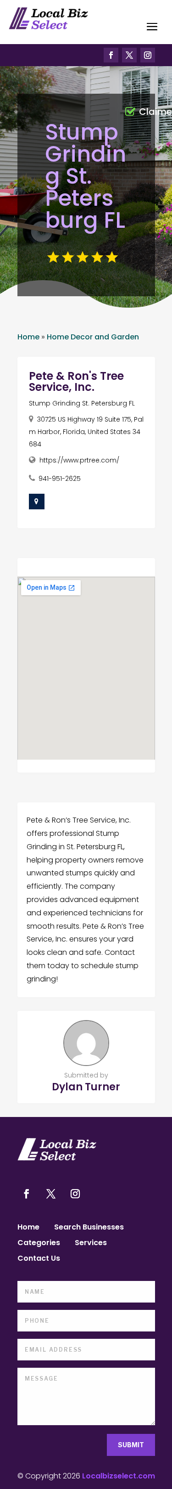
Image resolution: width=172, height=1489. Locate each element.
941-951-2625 (60, 478)
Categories (38, 1244)
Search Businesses (89, 1228)
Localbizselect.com (118, 1476)
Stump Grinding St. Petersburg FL (82, 403)
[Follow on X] (129, 55)
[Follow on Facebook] (111, 55)
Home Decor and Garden (93, 337)
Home (28, 337)
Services (91, 1244)
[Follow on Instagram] (147, 55)
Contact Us (38, 1259)
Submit (131, 1445)
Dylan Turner (86, 1087)
